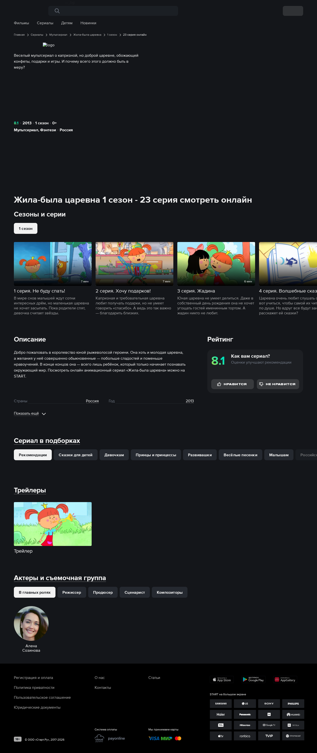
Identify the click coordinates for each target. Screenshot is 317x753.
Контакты (103, 687)
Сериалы (45, 23)
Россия (66, 130)
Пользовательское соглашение (42, 697)
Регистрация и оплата (33, 677)
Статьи (154, 677)
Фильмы (21, 23)
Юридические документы (37, 707)
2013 (27, 123)
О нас (100, 677)
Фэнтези (48, 130)
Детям (67, 23)
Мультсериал (26, 130)
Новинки (88, 23)
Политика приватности (34, 687)
